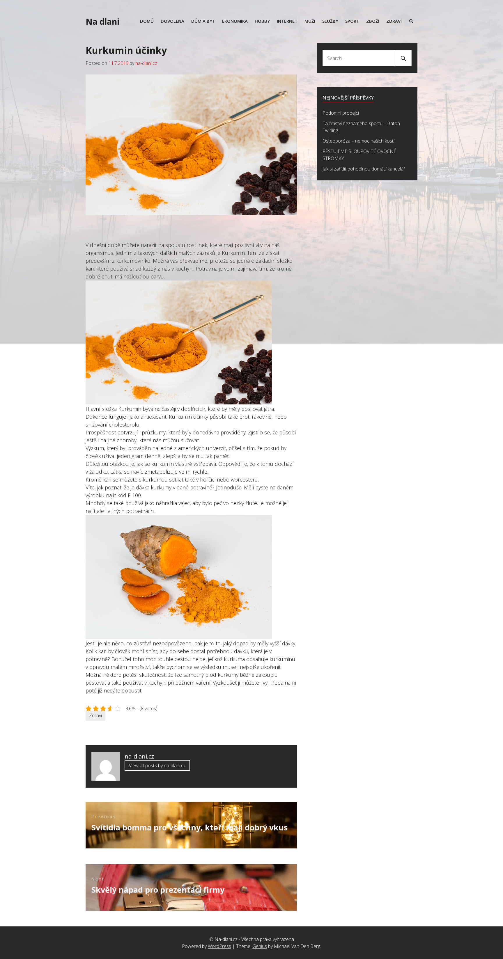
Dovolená (172, 21)
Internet (287, 21)
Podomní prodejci (341, 113)
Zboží (372, 21)
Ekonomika (235, 21)
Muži (309, 21)
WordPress (219, 946)
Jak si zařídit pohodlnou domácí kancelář (364, 169)
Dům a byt (203, 21)
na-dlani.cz (146, 63)
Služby (330, 21)
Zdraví (394, 21)
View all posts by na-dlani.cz (157, 765)
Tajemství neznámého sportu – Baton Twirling (361, 127)
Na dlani (102, 21)
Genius (259, 946)
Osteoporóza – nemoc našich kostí (358, 141)
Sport (352, 21)
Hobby (262, 21)
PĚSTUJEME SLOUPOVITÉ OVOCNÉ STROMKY (359, 154)
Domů (147, 21)
